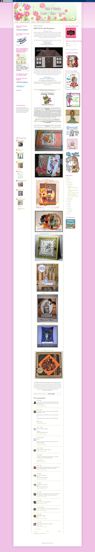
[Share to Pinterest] (54, 393)
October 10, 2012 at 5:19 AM (41, 479)
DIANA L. (39, 427)
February (69, 210)
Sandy (41, 262)
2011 (68, 213)
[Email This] (48, 393)
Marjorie (38, 233)
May (69, 204)
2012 (68, 181)
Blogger (52, 543)
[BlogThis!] (50, 393)
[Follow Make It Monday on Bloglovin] (22, 82)
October (69, 186)
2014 (68, 177)
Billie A (38, 465)
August (69, 199)
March (69, 208)
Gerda (38, 473)
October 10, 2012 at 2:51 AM (41, 469)
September (69, 198)
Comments (69, 45)
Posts (68, 43)
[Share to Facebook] (52, 393)
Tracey (41, 293)
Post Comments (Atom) (42, 533)
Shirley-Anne (40, 128)
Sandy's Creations (21, 152)
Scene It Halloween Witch (50, 210)
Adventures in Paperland (22, 180)
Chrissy (43, 153)
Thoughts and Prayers (54, 233)
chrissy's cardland (21, 140)
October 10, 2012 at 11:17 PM (42, 503)
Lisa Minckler (39, 393)
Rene (41, 324)
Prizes (33, 22)
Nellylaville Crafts (21, 189)
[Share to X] (51, 393)
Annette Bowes (39, 507)
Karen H (38, 455)
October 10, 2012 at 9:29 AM (41, 496)
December (69, 182)
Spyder (38, 514)
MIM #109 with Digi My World (73, 196)
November (69, 184)
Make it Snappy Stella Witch (49, 324)
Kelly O (38, 492)
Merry (38, 400)
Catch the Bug (57, 120)
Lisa (41, 210)
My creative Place (21, 162)
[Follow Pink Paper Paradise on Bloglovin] (22, 30)
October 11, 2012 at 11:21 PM (42, 526)
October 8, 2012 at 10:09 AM (41, 405)
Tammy (38, 522)
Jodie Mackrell (43, 110)
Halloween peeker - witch (50, 293)
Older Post (59, 531)
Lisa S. (42, 350)
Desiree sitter (50, 179)
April (69, 206)
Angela (38, 500)
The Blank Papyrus (21, 208)
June (69, 203)
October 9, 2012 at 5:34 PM (41, 461)
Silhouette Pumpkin (50, 350)
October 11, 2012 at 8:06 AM (41, 510)
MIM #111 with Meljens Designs (73, 192)
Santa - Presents (50, 153)
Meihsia (43, 179)
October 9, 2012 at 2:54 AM (41, 444)
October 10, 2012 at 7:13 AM (41, 488)
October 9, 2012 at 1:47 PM (41, 451)
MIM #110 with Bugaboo (72, 194)
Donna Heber (39, 437)
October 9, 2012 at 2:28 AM (41, 433)
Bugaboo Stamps (57, 89)
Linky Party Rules (25, 22)
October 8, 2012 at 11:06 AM (41, 423)
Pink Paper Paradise (21, 199)
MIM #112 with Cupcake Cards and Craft (73, 191)
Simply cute (20, 171)
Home (16, 22)
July (68, 201)
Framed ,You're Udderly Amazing (50, 128)
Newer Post (36, 531)
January (69, 211)
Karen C (47, 46)
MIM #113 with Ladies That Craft (72, 188)
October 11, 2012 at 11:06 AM (42, 518)
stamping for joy (21, 149)
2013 (68, 179)
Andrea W (38, 448)
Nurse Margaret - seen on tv (50, 262)
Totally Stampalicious (49, 119)
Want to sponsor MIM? (43, 22)
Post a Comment (38, 529)
